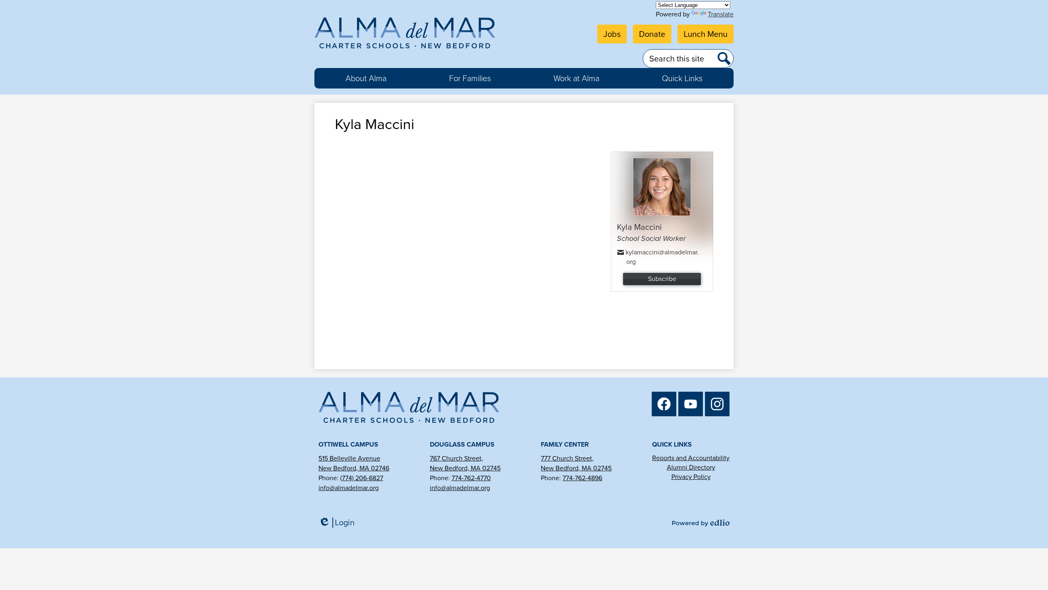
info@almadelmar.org (348, 487)
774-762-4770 (471, 478)
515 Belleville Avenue (349, 458)
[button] (366, 78)
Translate (721, 14)
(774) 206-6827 (361, 478)
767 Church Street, (456, 458)
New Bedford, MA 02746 (353, 468)
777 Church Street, (567, 458)
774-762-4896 (582, 478)
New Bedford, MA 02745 (465, 468)
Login (339, 522)
